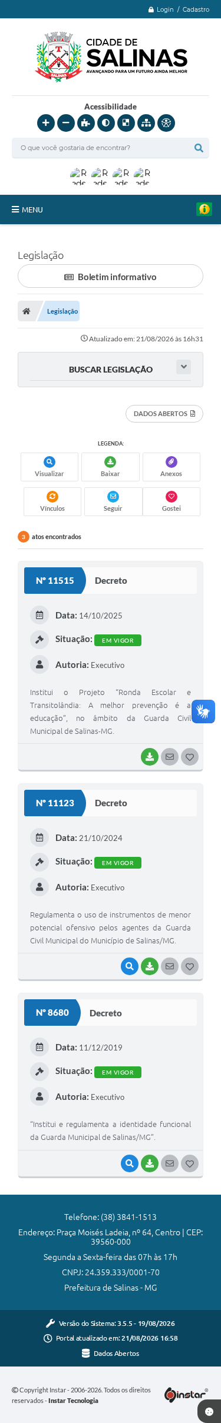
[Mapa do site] (146, 123)
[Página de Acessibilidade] (166, 123)
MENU (32, 209)
